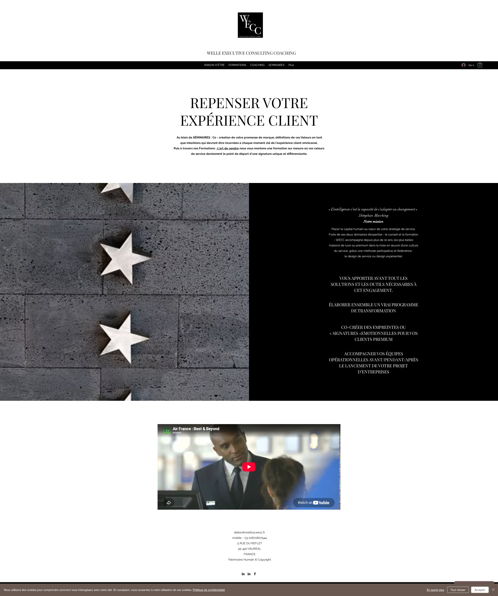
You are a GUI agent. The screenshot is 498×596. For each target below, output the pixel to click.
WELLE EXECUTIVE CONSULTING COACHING (251, 53)
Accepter (479, 590)
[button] (480, 65)
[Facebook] (255, 574)
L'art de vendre (228, 148)
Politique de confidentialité (209, 590)
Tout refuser (458, 590)
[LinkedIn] (243, 574)
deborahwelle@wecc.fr (249, 532)
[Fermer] (493, 590)
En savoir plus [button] (435, 590)
